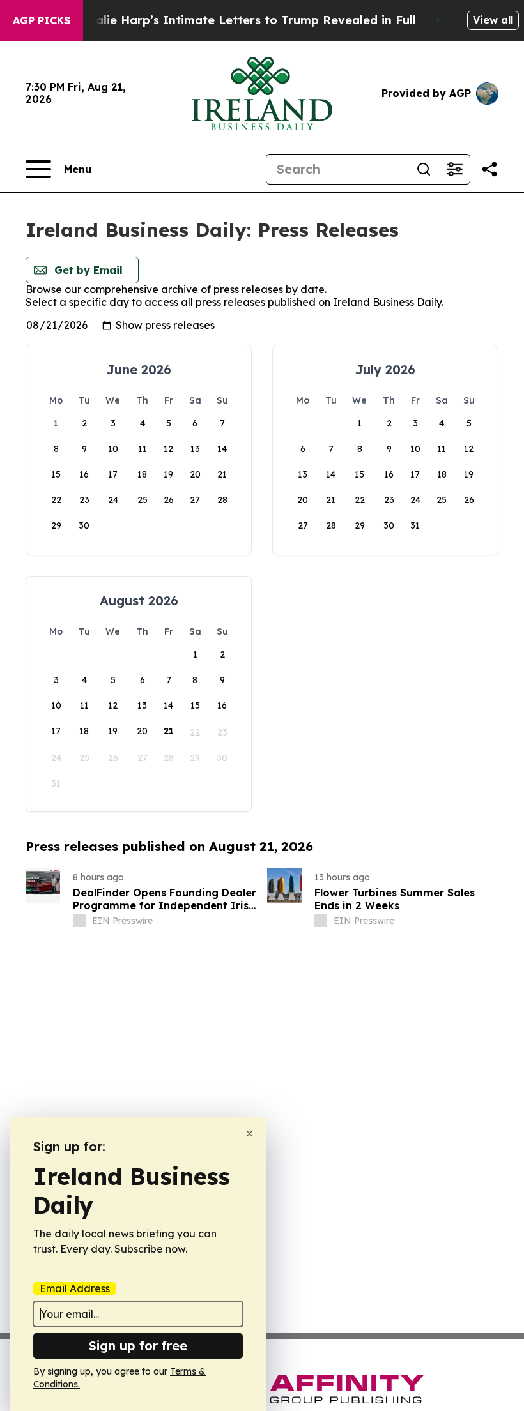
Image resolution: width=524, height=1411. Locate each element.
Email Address (75, 1288)
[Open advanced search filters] (454, 169)
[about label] (79, 920)
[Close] (249, 1134)
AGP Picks (41, 20)
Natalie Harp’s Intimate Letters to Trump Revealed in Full (244, 20)
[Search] (423, 169)
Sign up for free (138, 1346)
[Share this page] (489, 169)
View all (493, 19)
